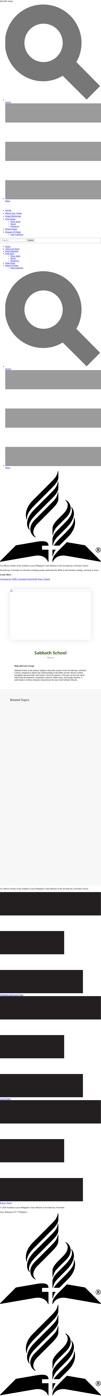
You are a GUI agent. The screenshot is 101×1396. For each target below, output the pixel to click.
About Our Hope (13, 213)
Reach (13, 224)
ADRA (15, 579)
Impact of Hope (13, 231)
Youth (16, 715)
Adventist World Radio (27, 579)
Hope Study (16, 221)
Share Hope (11, 229)
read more (20, 726)
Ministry (50, 658)
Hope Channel (44, 579)
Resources (15, 226)
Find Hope (10, 219)
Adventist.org (5, 579)
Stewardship (20, 832)
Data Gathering (17, 234)
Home (8, 210)
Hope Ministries (13, 216)
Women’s (18, 773)
